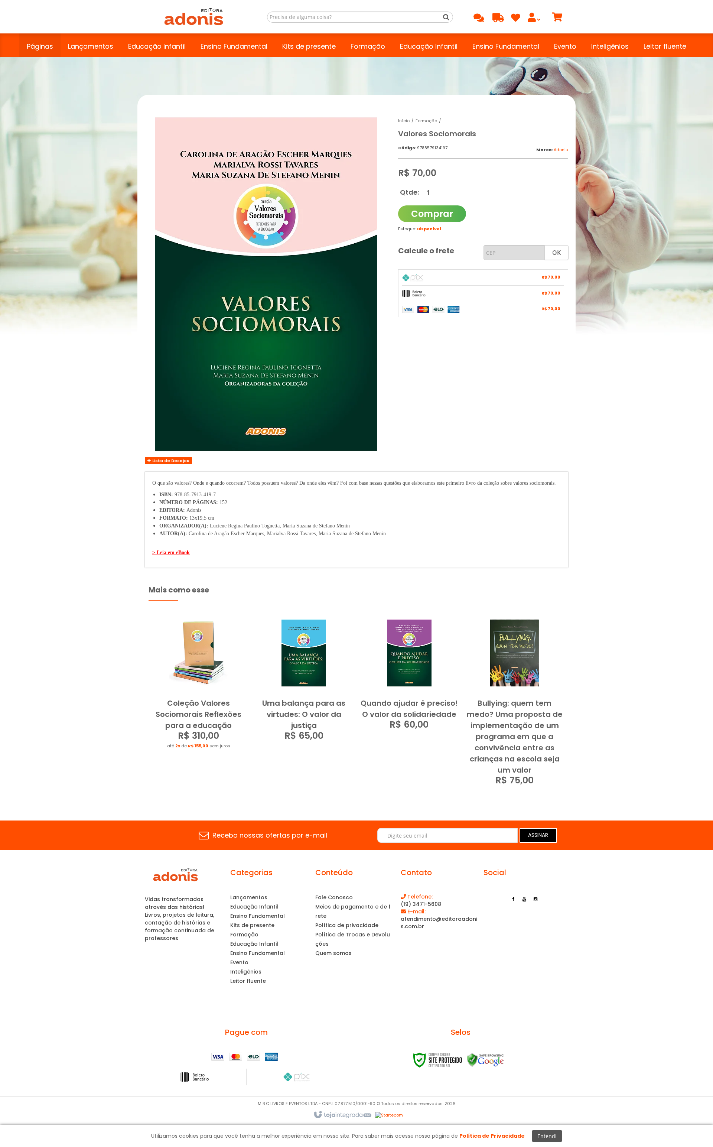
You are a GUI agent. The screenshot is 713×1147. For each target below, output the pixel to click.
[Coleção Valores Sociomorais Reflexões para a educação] (198, 687)
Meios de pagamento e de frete (353, 911)
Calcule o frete (426, 251)
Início (404, 121)
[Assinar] (538, 835)
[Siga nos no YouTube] (524, 898)
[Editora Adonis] (193, 16)
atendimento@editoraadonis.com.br (439, 919)
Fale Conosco (334, 897)
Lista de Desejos (170, 461)
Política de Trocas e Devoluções (352, 939)
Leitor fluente (248, 981)
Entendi (547, 1136)
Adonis (561, 150)
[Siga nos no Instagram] (535, 898)
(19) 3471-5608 (421, 900)
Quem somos (333, 953)
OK (556, 252)
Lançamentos (248, 897)
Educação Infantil (254, 906)
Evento (239, 962)
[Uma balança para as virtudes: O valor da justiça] (304, 683)
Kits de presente (252, 925)
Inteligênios (245, 971)
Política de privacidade (346, 925)
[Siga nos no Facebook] (513, 898)
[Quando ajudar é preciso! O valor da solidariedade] (409, 677)
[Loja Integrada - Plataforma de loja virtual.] (342, 1115)
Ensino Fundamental (257, 916)
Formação (426, 121)
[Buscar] (446, 17)
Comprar (432, 214)
